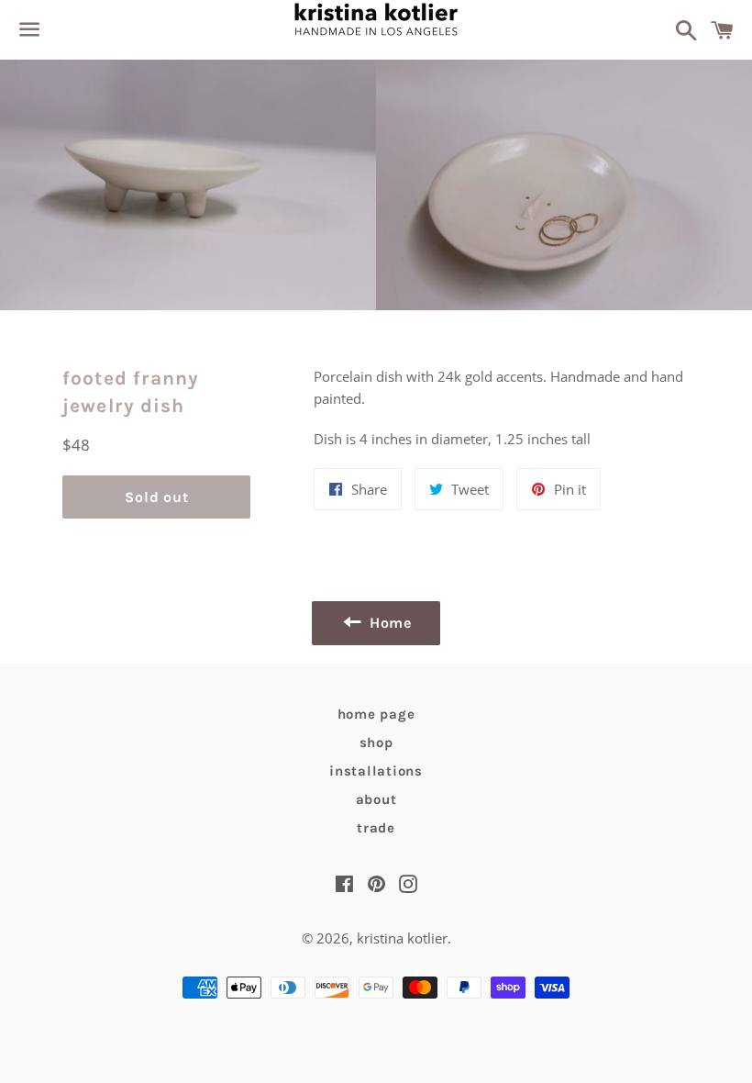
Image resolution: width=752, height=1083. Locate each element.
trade (376, 828)
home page (376, 714)
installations (376, 771)
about (376, 799)
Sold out (156, 497)
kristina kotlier (402, 938)
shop (376, 742)
